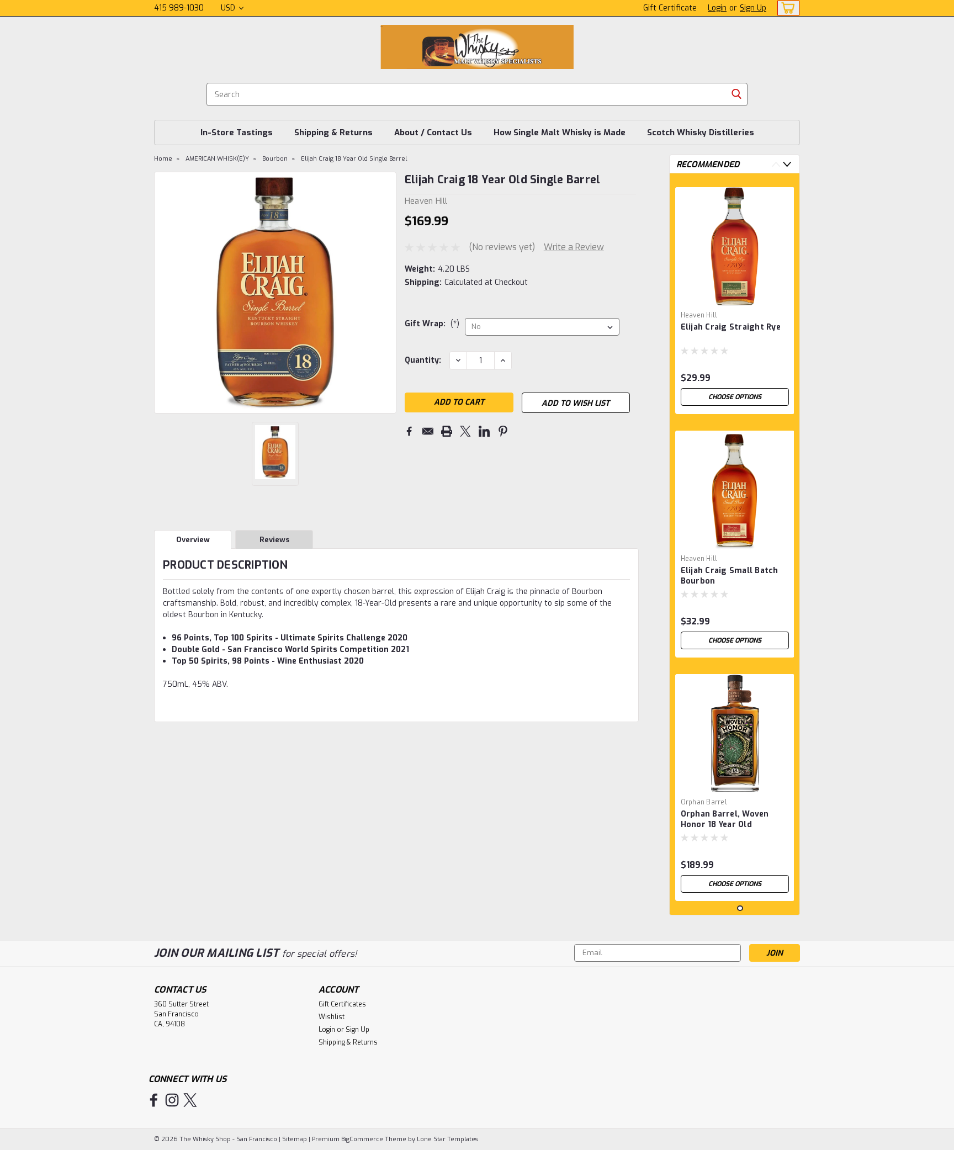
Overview (193, 539)
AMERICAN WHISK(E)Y (217, 159)
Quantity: (423, 360)
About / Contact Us (433, 132)
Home (163, 159)
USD (229, 8)
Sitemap (294, 1139)
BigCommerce (362, 1139)
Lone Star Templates (447, 1139)
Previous (163, 292)
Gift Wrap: (432, 324)
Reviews (274, 539)
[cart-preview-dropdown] (786, 8)
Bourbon (275, 159)
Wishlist (331, 1017)
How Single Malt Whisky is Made (560, 132)
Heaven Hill (699, 315)
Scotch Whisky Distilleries (700, 132)
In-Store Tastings (236, 132)
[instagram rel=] (172, 1100)
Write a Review (574, 247)
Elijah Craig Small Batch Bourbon (729, 575)
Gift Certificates (342, 1004)
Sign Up (753, 8)
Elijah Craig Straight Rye (731, 327)
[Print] (446, 431)
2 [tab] (740, 908)
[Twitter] (465, 431)
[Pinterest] (502, 431)
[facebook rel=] (154, 1100)
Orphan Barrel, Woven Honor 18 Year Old (725, 819)
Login (717, 8)
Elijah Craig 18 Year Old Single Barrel (354, 159)
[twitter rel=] (190, 1100)
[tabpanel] (734, 296)
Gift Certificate (670, 8)
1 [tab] (729, 908)
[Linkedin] (484, 431)
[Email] (427, 431)
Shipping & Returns (333, 132)
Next (386, 292)
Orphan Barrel (704, 802)
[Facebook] (409, 431)
